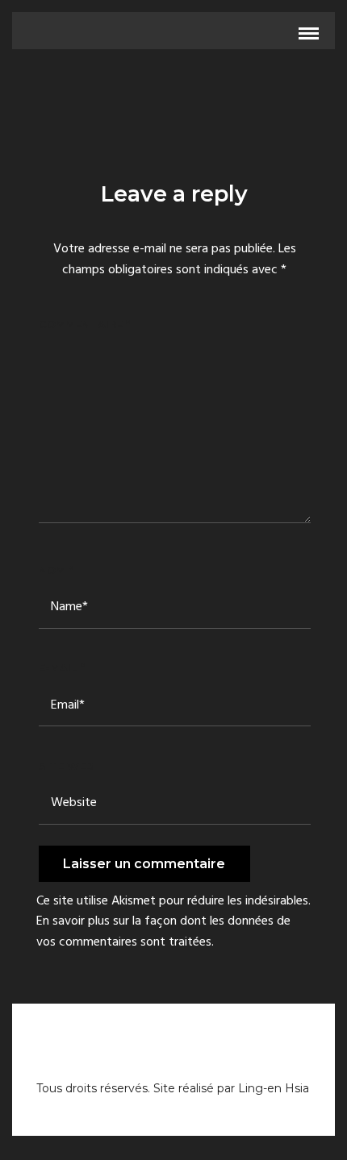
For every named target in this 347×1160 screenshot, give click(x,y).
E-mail (62, 667)
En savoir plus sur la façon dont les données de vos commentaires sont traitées (163, 932)
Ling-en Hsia (273, 1088)
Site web (66, 765)
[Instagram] (173, 1060)
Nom (56, 569)
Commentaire (84, 324)
